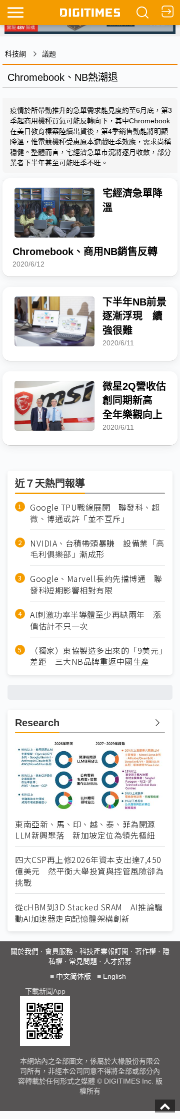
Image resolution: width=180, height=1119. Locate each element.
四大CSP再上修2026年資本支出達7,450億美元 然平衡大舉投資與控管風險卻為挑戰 (89, 871)
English (114, 976)
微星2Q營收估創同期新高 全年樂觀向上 (134, 400)
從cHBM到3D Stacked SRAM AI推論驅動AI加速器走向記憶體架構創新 (89, 912)
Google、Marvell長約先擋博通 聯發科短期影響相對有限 (96, 584)
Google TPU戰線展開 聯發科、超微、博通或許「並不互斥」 (95, 513)
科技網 (15, 54)
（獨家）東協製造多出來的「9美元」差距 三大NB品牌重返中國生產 (96, 656)
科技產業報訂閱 (104, 951)
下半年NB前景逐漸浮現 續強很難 (134, 316)
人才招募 (118, 961)
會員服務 (59, 951)
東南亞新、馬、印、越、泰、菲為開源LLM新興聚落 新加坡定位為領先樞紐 (85, 830)
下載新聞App (45, 991)
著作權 (145, 951)
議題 (49, 54)
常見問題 (83, 961)
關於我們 (24, 951)
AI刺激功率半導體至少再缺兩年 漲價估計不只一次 (96, 620)
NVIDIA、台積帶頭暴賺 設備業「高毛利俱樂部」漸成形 (97, 549)
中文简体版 (73, 976)
